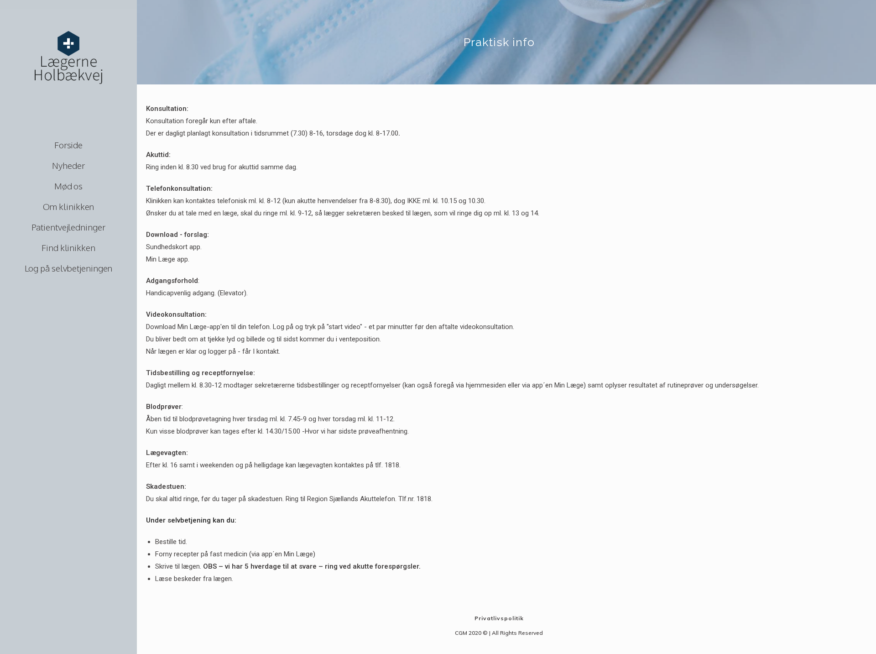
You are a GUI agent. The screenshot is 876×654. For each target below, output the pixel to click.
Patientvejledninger (68, 226)
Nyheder (68, 165)
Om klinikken (68, 206)
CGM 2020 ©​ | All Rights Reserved (499, 632)
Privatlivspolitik (499, 618)
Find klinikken (68, 247)
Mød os (68, 185)
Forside (68, 144)
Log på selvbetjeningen (69, 267)
